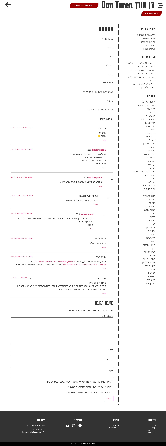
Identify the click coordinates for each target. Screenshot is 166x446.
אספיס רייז (150, 115)
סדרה (152, 213)
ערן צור (151, 231)
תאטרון (151, 273)
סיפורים (151, 220)
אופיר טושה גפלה (146, 105)
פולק (153, 234)
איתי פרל (150, 108)
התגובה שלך (106, 316)
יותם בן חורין (149, 189)
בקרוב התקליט (148, 42)
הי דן (143, 87)
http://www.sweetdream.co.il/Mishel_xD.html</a (84, 264)
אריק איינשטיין (148, 119)
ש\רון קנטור (149, 252)
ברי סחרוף (150, 126)
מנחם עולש (149, 210)
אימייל (109, 360)
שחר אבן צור (149, 259)
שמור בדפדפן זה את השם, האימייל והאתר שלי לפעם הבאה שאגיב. (78, 382)
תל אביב (151, 280)
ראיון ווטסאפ (149, 245)
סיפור (152, 217)
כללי (153, 192)
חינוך (152, 178)
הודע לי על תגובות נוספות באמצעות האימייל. (89, 387)
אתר (111, 371)
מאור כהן (151, 199)
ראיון (153, 241)
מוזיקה (152, 203)
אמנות (152, 112)
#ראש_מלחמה (148, 101)
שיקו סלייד (150, 266)
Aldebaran (150, 63)
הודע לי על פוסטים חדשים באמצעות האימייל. (88, 392)
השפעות (151, 161)
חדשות (152, 168)
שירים (152, 269)
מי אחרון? (150, 45)
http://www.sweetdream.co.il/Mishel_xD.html (55, 261)
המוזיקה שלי (149, 154)
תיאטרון (151, 276)
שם (111, 349)
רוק (153, 248)
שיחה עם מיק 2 (147, 262)
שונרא (152, 255)
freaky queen (99, 149)
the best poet (148, 77)
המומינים (150, 157)
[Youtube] (67, 425)
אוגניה (152, 70)
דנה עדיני (150, 136)
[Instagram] (73, 425)
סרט (153, 224)
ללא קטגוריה (149, 196)
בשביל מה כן (149, 49)
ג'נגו (153, 129)
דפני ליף (151, 140)
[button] (8, 4)
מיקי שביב (150, 206)
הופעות (151, 147)
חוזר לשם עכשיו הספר (144, 171)
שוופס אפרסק (148, 38)
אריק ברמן (150, 122)
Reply (104, 140)
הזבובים (151, 150)
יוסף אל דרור (149, 185)
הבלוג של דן (149, 143)
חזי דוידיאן (150, 175)
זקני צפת (151, 164)
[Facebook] (80, 425)
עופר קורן (150, 227)
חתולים (151, 182)
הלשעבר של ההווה (146, 35)
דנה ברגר (150, 133)
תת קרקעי (150, 283)
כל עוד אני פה (140, 84)
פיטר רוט (150, 238)
